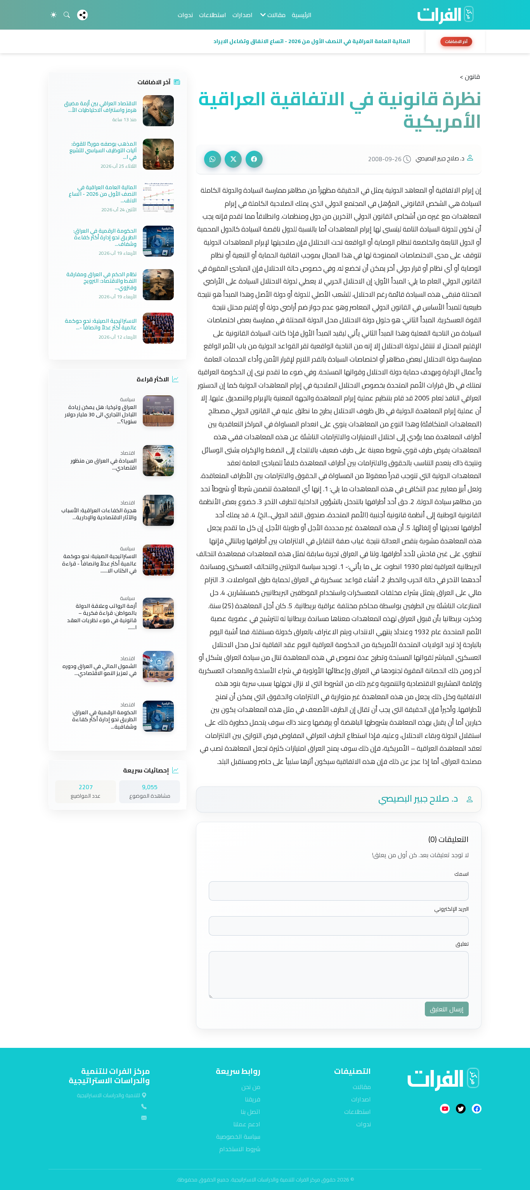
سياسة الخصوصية (238, 1136)
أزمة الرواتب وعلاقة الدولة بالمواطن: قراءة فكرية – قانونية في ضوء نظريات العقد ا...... (102, 616)
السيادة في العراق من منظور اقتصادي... (104, 464)
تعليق (462, 944)
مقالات (362, 1087)
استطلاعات (212, 15)
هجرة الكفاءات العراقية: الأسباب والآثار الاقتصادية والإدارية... (99, 514)
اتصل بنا (250, 1111)
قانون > (470, 76)
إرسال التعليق (447, 1009)
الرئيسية (302, 15)
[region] (265, 41)
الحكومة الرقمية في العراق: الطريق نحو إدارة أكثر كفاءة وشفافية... (104, 719)
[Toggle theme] (53, 14)
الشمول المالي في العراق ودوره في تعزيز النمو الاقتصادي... (99, 670)
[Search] (67, 14)
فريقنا (252, 1099)
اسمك (461, 874)
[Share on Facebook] (254, 159)
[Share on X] (233, 159)
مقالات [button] (276, 15)
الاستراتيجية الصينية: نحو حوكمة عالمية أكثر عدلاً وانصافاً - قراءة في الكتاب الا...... (99, 563)
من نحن (250, 1087)
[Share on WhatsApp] (212, 159)
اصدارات (242, 15)
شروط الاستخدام (239, 1149)
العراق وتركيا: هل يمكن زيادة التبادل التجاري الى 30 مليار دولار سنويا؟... (101, 414)
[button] (235, 41)
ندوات (185, 15)
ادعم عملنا (246, 1124)
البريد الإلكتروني (451, 909)
